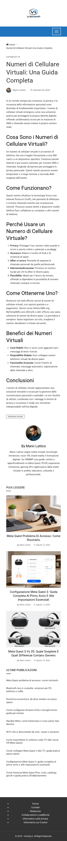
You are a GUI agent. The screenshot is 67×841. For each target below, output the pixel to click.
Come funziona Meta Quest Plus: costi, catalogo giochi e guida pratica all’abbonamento (31, 774)
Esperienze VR (13, 57)
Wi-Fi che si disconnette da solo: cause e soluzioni (32, 732)
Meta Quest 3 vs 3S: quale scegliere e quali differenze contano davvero (33, 653)
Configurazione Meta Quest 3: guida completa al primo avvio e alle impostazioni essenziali (33, 595)
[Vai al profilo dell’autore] (33, 433)
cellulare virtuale (16, 416)
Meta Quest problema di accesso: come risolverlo (33, 538)
